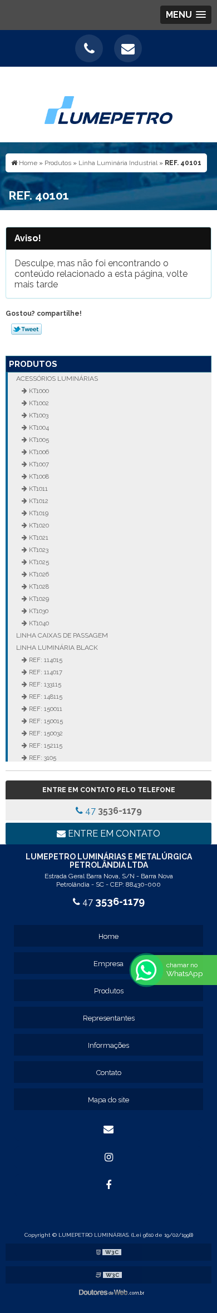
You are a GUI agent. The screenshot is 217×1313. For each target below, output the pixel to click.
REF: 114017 (44, 672)
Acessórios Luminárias (57, 378)
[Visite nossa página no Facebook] (108, 1185)
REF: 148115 (44, 696)
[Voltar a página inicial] (108, 103)
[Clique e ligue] (89, 48)
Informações (108, 1045)
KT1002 (38, 403)
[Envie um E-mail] (128, 48)
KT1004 (38, 427)
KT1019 (37, 513)
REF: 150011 (44, 709)
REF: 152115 (44, 745)
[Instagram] (108, 1157)
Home (108, 936)
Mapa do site (108, 1100)
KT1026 (38, 574)
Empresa (108, 963)
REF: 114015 (44, 660)
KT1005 (38, 440)
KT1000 (38, 391)
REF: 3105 (41, 758)
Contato (108, 1072)
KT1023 (37, 550)
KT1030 (37, 611)
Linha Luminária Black (57, 647)
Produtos (33, 364)
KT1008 (38, 476)
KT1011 (37, 489)
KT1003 (37, 415)
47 (112, 810)
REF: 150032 (45, 733)
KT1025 (38, 562)
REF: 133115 (44, 684)
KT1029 (38, 599)
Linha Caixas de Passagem (62, 635)
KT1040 (38, 623)
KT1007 (38, 464)
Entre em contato (113, 833)
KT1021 (37, 537)
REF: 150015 (45, 721)
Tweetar (26, 329)
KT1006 (38, 452)
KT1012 (37, 501)
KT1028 (38, 586)
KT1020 (38, 525)
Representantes (109, 1018)
